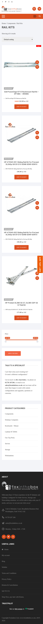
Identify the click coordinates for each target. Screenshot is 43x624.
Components (11, 23)
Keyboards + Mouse (11, 426)
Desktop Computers (11, 420)
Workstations (9, 455)
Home (4, 23)
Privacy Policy (6, 579)
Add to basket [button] (21, 106)
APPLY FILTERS (13, 353)
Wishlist (4, 567)
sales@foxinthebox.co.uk (13, 385)
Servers (7, 443)
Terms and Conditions (9, 573)
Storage (7, 449)
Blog (3, 561)
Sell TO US (6, 591)
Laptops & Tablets (11, 432)
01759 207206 (10, 382)
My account (6, 555)
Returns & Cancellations (10, 585)
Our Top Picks (10, 438)
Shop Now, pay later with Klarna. (13, 597)
